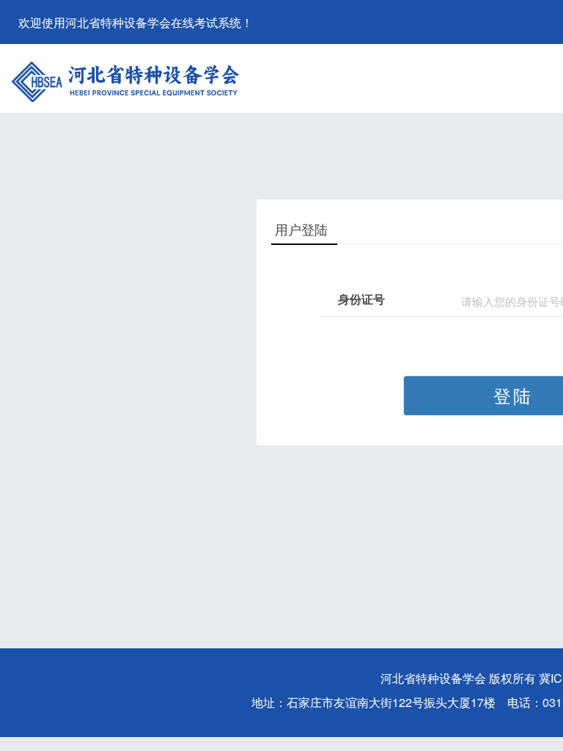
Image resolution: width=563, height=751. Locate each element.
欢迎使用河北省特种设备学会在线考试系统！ (135, 22)
